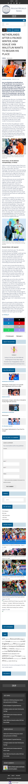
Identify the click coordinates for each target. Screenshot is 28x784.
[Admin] (5, 769)
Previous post (10, 336)
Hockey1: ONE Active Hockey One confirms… (13, 607)
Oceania (9, 653)
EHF (21, 641)
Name (4, 461)
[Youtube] (17, 3)
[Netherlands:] (14, 410)
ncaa (5, 651)
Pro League (23, 656)
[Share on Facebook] (8, 320)
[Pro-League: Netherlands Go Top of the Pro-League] (14, 423)
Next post (19, 336)
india (4, 648)
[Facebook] (19, 3)
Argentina (7, 639)
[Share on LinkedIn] (8, 323)
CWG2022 (14, 641)
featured (11, 644)
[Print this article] (19, 326)
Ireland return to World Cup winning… (11, 545)
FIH (2, 426)
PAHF (18, 653)
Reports (9, 30)
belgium (22, 639)
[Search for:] (14, 499)
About (16, 1)
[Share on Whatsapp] (8, 330)
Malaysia (18, 648)
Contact (11, 1)
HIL (7, 646)
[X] (14, 3)
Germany (18, 644)
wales (10, 661)
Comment (5, 448)
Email (4, 467)
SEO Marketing (15, 658)
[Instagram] (8, 3)
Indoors (4, 396)
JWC (14, 648)
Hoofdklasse (5, 381)
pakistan (5, 656)
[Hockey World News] (14, 9)
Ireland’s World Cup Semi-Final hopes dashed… (13, 597)
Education (18, 641)
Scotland (9, 658)
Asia (11, 639)
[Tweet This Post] (19, 320)
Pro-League (12, 656)
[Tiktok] (11, 3)
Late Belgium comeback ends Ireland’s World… (13, 576)
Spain (7, 661)
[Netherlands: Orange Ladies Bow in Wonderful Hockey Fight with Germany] (14, 394)
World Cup (14, 661)
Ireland (11, 649)
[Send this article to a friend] (8, 326)
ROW (4, 658)
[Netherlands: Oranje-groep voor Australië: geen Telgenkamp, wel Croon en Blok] (14, 379)
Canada (7, 641)
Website (4, 473)
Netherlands (9, 58)
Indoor (8, 648)
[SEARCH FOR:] (14, 24)
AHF (3, 639)
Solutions (19, 658)
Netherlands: (5, 415)
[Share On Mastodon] (19, 330)
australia (16, 639)
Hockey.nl (6, 314)
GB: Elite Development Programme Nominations (14, 556)
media (21, 648)
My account (18, 775)
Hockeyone (12, 646)
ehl (24, 641)
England (5, 643)
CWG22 (12, 641)
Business (3, 641)
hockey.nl (9, 79)
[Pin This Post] (19, 323)
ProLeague (6, 426)
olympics (14, 653)
